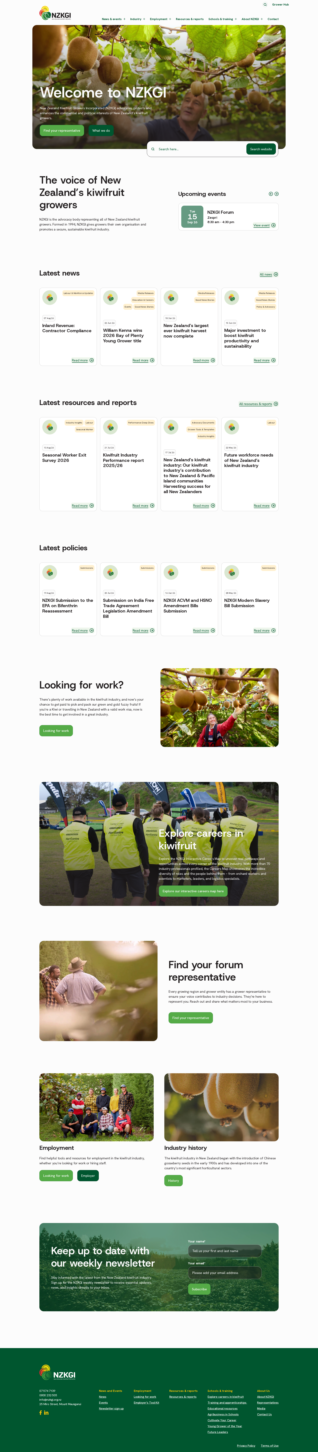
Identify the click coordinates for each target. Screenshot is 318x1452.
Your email (196, 1263)
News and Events (110, 1391)
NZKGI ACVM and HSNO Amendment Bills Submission (188, 606)
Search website (261, 149)
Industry (136, 19)
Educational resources (223, 1408)
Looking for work (56, 731)
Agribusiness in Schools (223, 1414)
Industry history (185, 1147)
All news (266, 274)
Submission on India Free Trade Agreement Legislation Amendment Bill (128, 608)
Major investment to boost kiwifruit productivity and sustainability (245, 338)
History (173, 1180)
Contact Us (264, 1414)
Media (261, 1408)
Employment (158, 19)
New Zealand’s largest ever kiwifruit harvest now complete (186, 331)
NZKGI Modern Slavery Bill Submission (247, 603)
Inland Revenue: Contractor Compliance (66, 328)
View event (262, 225)
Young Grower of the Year (225, 1426)
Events (103, 1403)
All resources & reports (255, 404)
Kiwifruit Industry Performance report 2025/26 (123, 460)
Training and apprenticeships (227, 1403)
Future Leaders (218, 1432)
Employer (88, 1176)
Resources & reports (190, 19)
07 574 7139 (47, 1391)
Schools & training (221, 19)
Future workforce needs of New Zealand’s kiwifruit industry (248, 460)
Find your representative (62, 130)
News (102, 1397)
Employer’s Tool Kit (146, 1403)
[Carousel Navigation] (274, 194)
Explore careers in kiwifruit (226, 1397)
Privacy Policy (246, 1446)
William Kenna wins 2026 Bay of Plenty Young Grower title (123, 336)
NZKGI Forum (220, 212)
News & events (112, 19)
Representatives (268, 1403)
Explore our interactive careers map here (193, 891)
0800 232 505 (48, 1395)
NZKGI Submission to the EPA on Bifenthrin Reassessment (67, 606)
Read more (80, 360)
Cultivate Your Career (222, 1420)
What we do (101, 130)
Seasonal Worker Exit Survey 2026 (64, 457)
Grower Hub (280, 4)
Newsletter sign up (111, 1408)
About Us (263, 1391)
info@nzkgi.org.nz (50, 1400)
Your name (196, 1241)
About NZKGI (250, 19)
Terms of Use (270, 1446)
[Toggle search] (265, 4)
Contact (273, 19)
